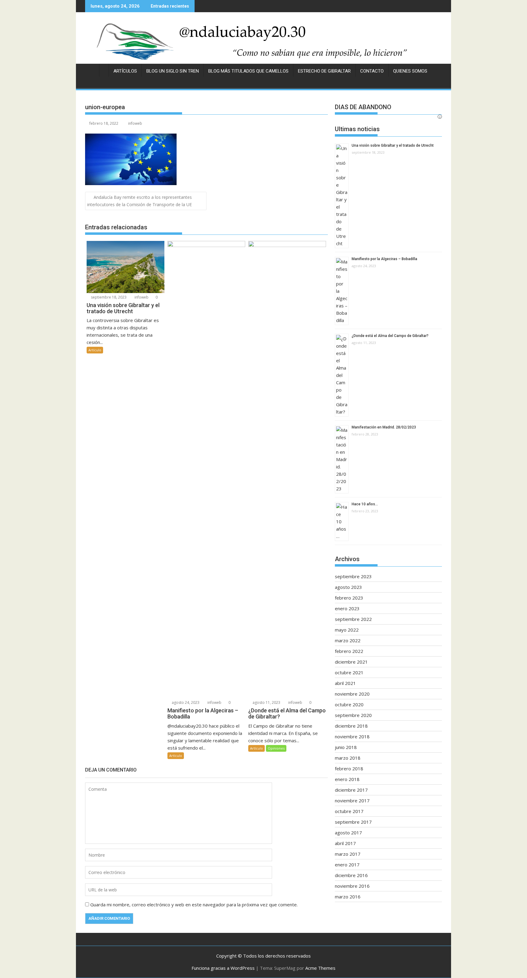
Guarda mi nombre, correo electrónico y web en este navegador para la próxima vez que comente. (194, 904)
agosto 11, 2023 (266, 702)
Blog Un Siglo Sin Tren (172, 71)
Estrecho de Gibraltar (324, 71)
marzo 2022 (347, 640)
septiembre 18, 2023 (108, 297)
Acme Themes (320, 968)
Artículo (94, 350)
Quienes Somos (410, 71)
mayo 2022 (347, 630)
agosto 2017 (348, 832)
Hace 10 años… (365, 504)
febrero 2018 (349, 768)
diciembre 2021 (351, 662)
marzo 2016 (347, 897)
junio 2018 (346, 747)
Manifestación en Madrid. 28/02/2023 (384, 427)
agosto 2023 (348, 587)
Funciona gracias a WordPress (223, 968)
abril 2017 (345, 843)
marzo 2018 (347, 758)
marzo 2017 (347, 854)
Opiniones (276, 748)
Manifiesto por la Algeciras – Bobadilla (384, 259)
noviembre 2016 (352, 886)
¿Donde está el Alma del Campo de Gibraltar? (390, 336)
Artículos (125, 71)
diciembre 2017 (351, 790)
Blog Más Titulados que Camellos (248, 71)
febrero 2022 (349, 651)
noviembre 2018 (352, 736)
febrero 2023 (349, 598)
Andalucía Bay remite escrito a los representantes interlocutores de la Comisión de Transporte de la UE (139, 200)
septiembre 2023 (353, 576)
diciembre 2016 (351, 875)
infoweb (135, 123)
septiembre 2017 (353, 822)
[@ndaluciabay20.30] (263, 41)
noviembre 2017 (352, 800)
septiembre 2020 (353, 715)
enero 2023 (347, 608)
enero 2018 (347, 779)
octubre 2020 (349, 704)
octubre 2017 (349, 811)
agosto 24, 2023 (185, 702)
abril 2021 (345, 683)
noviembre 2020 (352, 694)
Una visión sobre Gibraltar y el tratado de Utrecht (393, 145)
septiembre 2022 (353, 619)
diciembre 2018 (351, 726)
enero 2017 (347, 865)
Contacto (372, 71)
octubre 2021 (349, 672)
